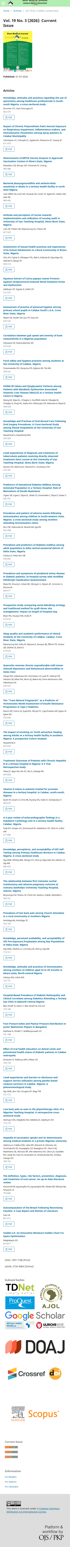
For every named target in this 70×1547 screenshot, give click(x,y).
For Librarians (11, 1486)
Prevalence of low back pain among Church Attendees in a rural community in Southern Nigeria (33, 914)
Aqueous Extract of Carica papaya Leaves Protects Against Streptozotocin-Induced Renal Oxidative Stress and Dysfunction (34, 282)
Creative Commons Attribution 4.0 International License (33, 1510)
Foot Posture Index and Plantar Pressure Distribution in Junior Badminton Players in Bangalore (34, 1025)
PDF (10, 117)
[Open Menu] (3, 3)
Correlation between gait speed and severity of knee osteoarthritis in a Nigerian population (32, 337)
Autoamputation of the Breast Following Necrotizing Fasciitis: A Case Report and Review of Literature (33, 1209)
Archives (17, 10)
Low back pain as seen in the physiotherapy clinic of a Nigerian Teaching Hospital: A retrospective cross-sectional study (33, 1112)
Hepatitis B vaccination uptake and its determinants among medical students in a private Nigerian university (35, 1139)
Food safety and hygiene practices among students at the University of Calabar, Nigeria (33, 362)
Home (6, 10)
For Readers (10, 1476)
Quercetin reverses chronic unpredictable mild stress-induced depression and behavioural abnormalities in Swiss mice (33, 668)
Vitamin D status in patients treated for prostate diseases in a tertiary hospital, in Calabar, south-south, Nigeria (34, 792)
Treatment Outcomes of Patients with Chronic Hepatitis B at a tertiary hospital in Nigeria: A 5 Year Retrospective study (34, 764)
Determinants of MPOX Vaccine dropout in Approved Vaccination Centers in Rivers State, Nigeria (33, 159)
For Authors (10, 1481)
